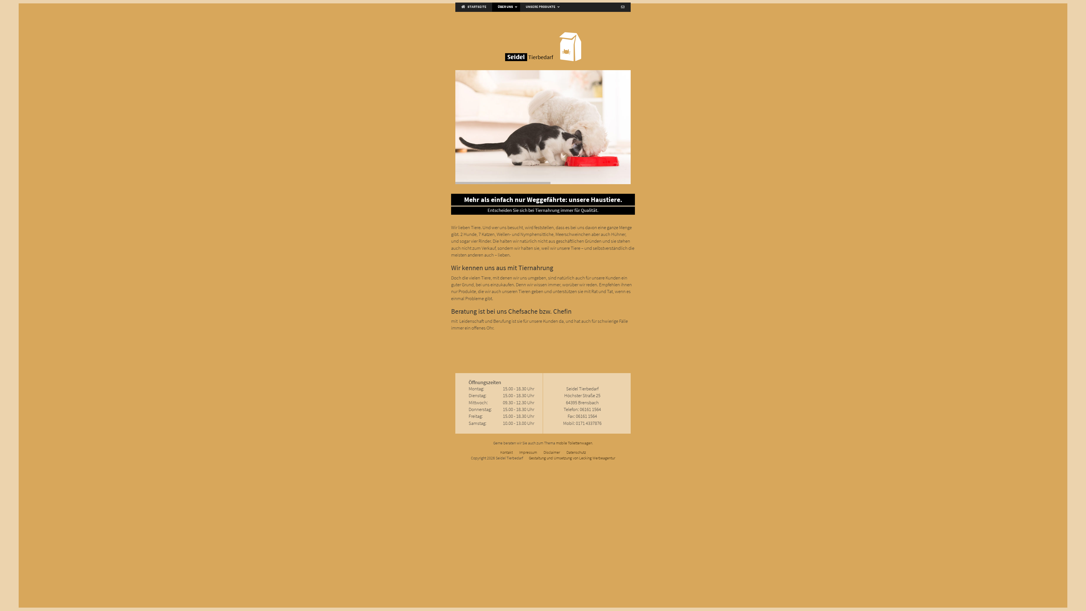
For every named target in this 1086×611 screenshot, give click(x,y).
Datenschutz (576, 452)
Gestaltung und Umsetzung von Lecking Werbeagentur (572, 458)
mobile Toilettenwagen (574, 443)
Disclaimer (552, 452)
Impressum (528, 452)
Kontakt (506, 452)
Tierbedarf (530, 57)
